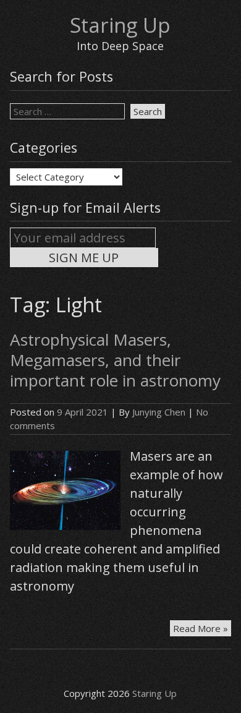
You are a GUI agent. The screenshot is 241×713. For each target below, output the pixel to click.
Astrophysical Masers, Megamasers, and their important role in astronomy (115, 359)
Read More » (202, 629)
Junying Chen (158, 412)
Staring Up (120, 25)
